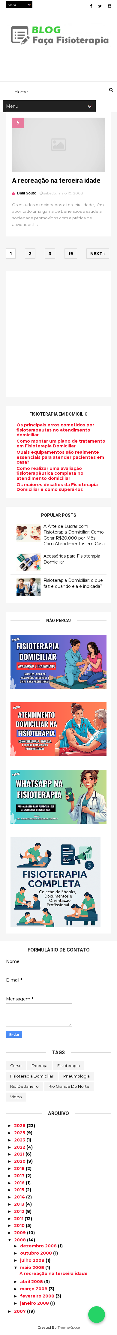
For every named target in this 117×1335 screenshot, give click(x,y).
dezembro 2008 (39, 1246)
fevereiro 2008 (38, 1296)
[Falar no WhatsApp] (96, 1314)
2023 (20, 1140)
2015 (20, 1189)
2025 (20, 1132)
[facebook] (91, 6)
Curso (16, 1065)
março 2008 (34, 1288)
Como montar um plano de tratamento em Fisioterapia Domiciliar (60, 443)
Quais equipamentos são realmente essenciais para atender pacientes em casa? (60, 457)
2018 (20, 1168)
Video (16, 1096)
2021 (20, 1154)
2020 (20, 1161)
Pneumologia (76, 1076)
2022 (20, 1147)
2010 (20, 1225)
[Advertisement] (58, 333)
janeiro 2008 (35, 1303)
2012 (20, 1211)
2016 (20, 1183)
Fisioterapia (68, 1065)
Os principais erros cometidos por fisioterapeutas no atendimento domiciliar (55, 430)
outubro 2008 (36, 1253)
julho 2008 (33, 1260)
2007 (20, 1311)
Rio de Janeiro (24, 1086)
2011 (19, 1218)
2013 (20, 1204)
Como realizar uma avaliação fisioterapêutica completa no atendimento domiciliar (49, 473)
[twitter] (100, 6)
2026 (20, 1125)
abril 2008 (32, 1281)
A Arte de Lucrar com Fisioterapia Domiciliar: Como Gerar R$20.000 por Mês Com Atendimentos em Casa (74, 535)
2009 (20, 1232)
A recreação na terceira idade (56, 180)
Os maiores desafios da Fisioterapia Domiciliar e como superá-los (57, 487)
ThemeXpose (69, 1327)
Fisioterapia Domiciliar (31, 1076)
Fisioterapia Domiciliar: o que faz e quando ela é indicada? (73, 583)
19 (70, 253)
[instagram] (109, 6)
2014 (20, 1197)
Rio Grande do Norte (69, 1086)
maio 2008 (32, 1267)
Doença (39, 1065)
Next (97, 253)
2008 (20, 1240)
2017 (20, 1175)
